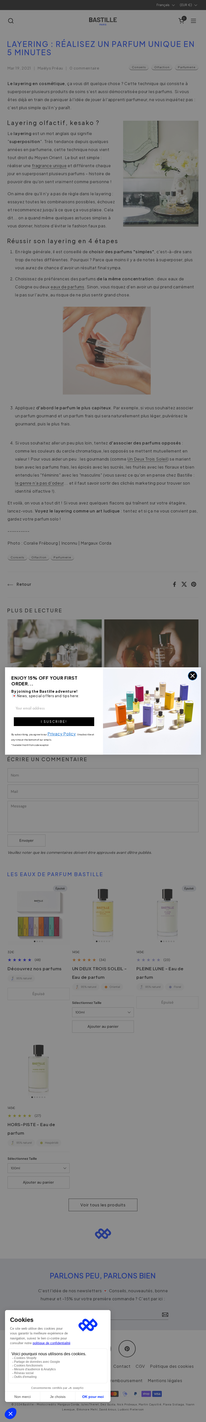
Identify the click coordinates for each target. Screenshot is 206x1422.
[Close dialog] (192, 675)
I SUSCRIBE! (54, 722)
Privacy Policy (61, 733)
